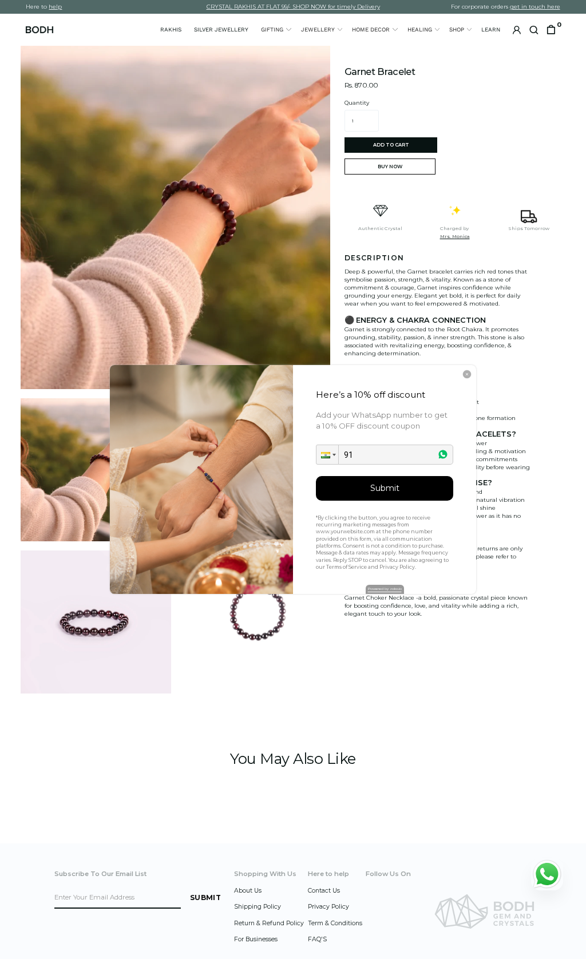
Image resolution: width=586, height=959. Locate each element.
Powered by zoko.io (385, 589)
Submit (384, 488)
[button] (327, 454)
